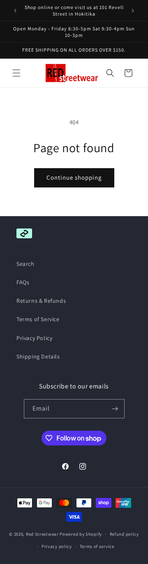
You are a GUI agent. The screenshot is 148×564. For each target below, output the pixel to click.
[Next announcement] (133, 11)
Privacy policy (57, 546)
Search (25, 263)
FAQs (22, 282)
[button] (16, 73)
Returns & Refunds (41, 300)
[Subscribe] (115, 408)
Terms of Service (38, 319)
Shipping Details (38, 356)
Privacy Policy (34, 338)
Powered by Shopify (81, 534)
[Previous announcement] (15, 11)
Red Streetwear (42, 534)
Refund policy (124, 534)
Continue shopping (74, 177)
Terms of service (97, 546)
